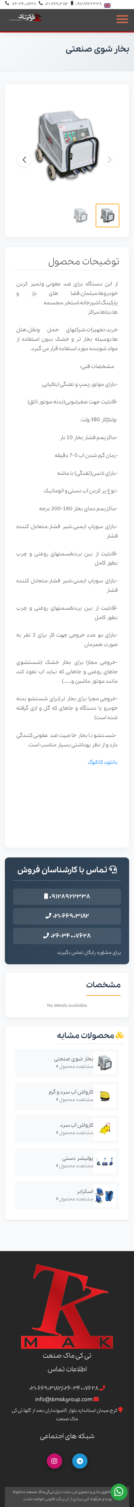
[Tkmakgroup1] (79, 1461)
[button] (24, 159)
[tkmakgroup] (54, 1461)
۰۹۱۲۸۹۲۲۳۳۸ (88, 4)
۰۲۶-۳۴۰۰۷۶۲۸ (24, 4)
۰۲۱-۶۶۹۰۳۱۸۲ (56, 4)
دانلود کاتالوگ (103, 762)
